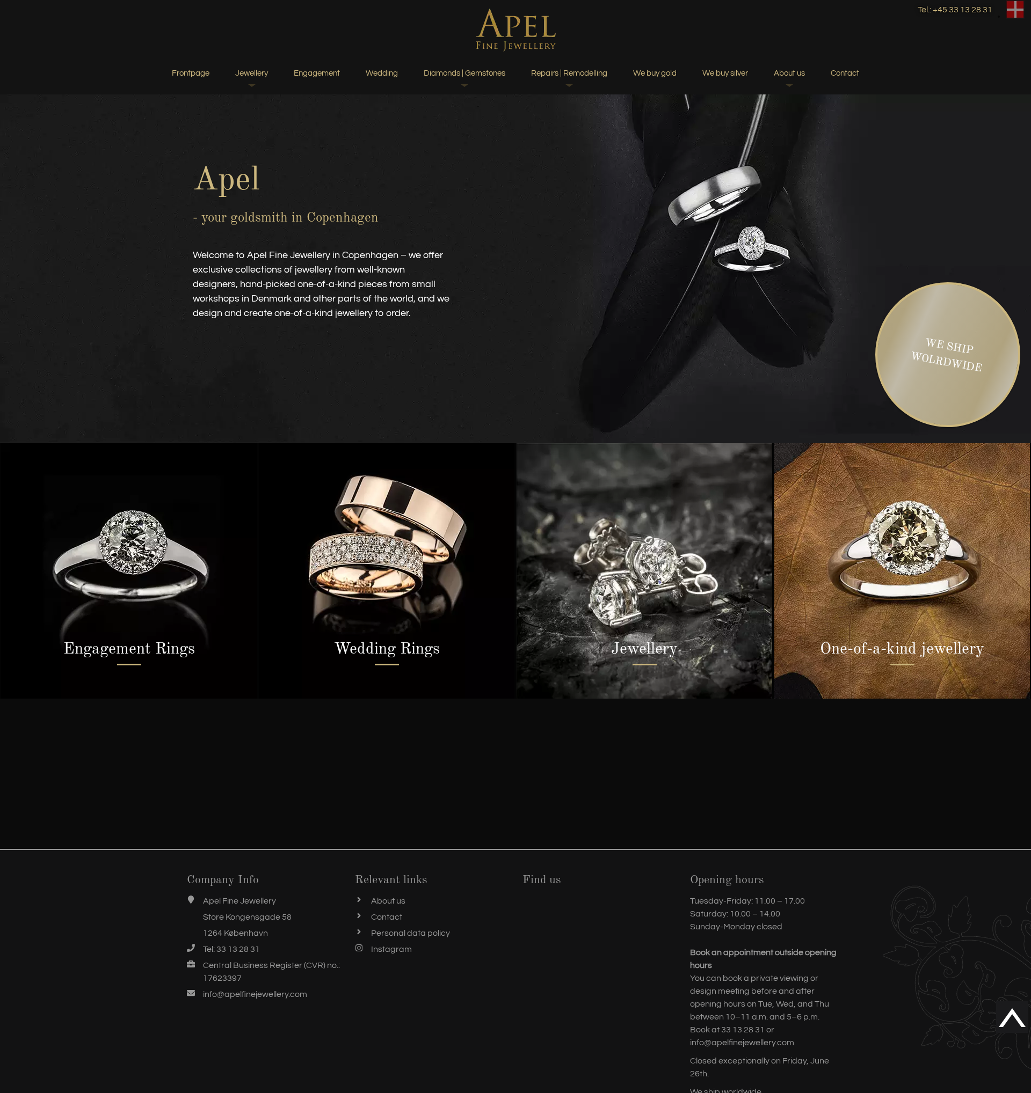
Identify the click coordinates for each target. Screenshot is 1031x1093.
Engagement (317, 73)
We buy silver (725, 73)
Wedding (382, 73)
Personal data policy (410, 933)
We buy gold (655, 73)
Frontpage (190, 73)
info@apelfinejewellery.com (255, 994)
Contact (845, 73)
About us (789, 73)
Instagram (391, 949)
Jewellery (251, 73)
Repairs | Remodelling (569, 73)
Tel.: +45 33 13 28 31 (955, 9)
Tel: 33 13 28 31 (231, 949)
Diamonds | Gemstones (464, 73)
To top (1007, 1017)
